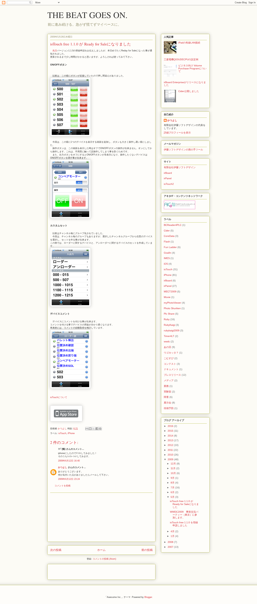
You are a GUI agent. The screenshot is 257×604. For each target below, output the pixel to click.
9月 (173, 477)
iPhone (71, 433)
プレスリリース (172, 374)
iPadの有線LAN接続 (189, 42)
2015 (171, 430)
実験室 (167, 391)
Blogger (148, 597)
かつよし (62, 467)
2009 (171, 459)
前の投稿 (147, 549)
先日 (54, 50)
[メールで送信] (87, 428)
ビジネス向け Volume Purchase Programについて (192, 68)
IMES (167, 258)
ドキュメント (171, 369)
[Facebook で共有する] (97, 428)
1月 (173, 536)
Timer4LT (169, 336)
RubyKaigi (169, 324)
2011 (171, 450)
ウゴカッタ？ (171, 352)
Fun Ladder (170, 247)
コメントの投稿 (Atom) (104, 559)
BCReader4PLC (172, 225)
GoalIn (167, 252)
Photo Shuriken (172, 308)
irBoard (168, 173)
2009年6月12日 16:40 (69, 460)
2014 (171, 435)
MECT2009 (170, 291)
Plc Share (169, 313)
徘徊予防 (169, 408)
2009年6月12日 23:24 (69, 479)
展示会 (167, 402)
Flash (167, 241)
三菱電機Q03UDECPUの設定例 (181, 59)
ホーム (101, 549)
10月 (174, 473)
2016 (171, 426)
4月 (173, 531)
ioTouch (62, 433)
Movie (167, 297)
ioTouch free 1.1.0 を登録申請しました (184, 524)
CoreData (169, 236)
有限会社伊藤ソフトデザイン (180, 167)
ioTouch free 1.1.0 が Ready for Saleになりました (184, 504)
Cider (167, 230)
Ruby (167, 319)
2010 (171, 454)
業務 (166, 386)
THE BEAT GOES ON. (87, 14)
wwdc (167, 341)
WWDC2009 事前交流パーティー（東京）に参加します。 (184, 514)
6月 (173, 492)
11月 (173, 468)
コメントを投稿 (62, 485)
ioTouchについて (58, 397)
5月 (173, 497)
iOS (166, 263)
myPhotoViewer (172, 302)
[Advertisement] (101, 517)
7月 (173, 487)
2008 (171, 542)
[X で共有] (93, 428)
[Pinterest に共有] (100, 428)
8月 (173, 482)
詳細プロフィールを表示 (177, 132)
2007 (171, 546)
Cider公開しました (188, 91)
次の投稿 (55, 549)
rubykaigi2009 (171, 330)
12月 (174, 463)
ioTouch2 (169, 184)
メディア (169, 380)
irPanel (168, 178)
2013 (171, 440)
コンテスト (170, 363)
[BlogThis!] (90, 428)
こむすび (169, 358)
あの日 (167, 347)
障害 (166, 397)
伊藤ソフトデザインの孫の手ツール (183, 149)
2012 (171, 445)
